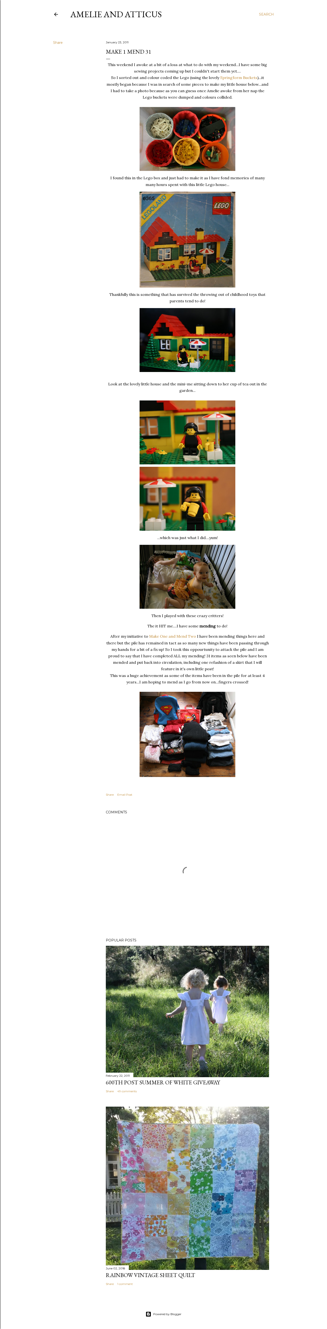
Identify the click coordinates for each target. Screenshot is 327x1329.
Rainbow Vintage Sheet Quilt (150, 1275)
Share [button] (58, 42)
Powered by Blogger (167, 1314)
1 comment (125, 1284)
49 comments (127, 1091)
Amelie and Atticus (116, 14)
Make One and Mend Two (172, 636)
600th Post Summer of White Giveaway (163, 1082)
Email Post (124, 794)
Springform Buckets (238, 77)
